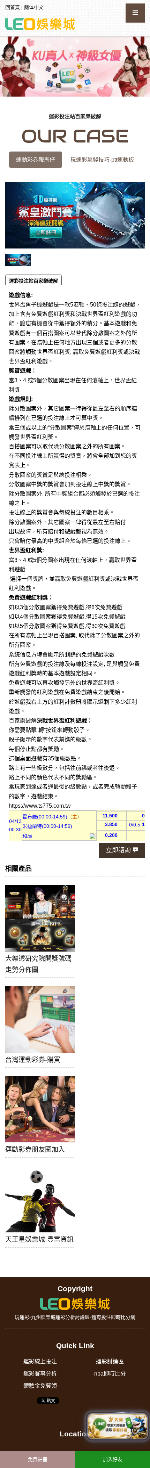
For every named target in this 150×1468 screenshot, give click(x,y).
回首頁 (12, 7)
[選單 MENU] (135, 13)
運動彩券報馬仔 (35, 160)
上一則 (8, 68)
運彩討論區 (110, 1361)
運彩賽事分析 (40, 1374)
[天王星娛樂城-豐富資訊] (40, 1199)
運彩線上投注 (40, 1361)
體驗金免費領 (40, 1386)
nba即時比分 (110, 1374)
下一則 (142, 68)
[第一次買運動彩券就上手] (75, 66)
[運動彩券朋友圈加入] (40, 1109)
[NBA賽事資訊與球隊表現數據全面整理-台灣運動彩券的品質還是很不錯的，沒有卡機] (40, 23)
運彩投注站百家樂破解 (33, 281)
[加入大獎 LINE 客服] (117, 1425)
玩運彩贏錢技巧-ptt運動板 (102, 160)
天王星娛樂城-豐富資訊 (39, 1239)
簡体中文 (34, 7)
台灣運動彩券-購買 (32, 1059)
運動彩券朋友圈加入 (35, 1149)
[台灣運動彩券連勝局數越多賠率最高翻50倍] (75, 1303)
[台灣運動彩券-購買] (40, 1019)
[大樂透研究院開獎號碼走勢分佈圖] (40, 918)
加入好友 (112, 1459)
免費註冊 (37, 1459)
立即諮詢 (118, 850)
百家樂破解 (23, 721)
